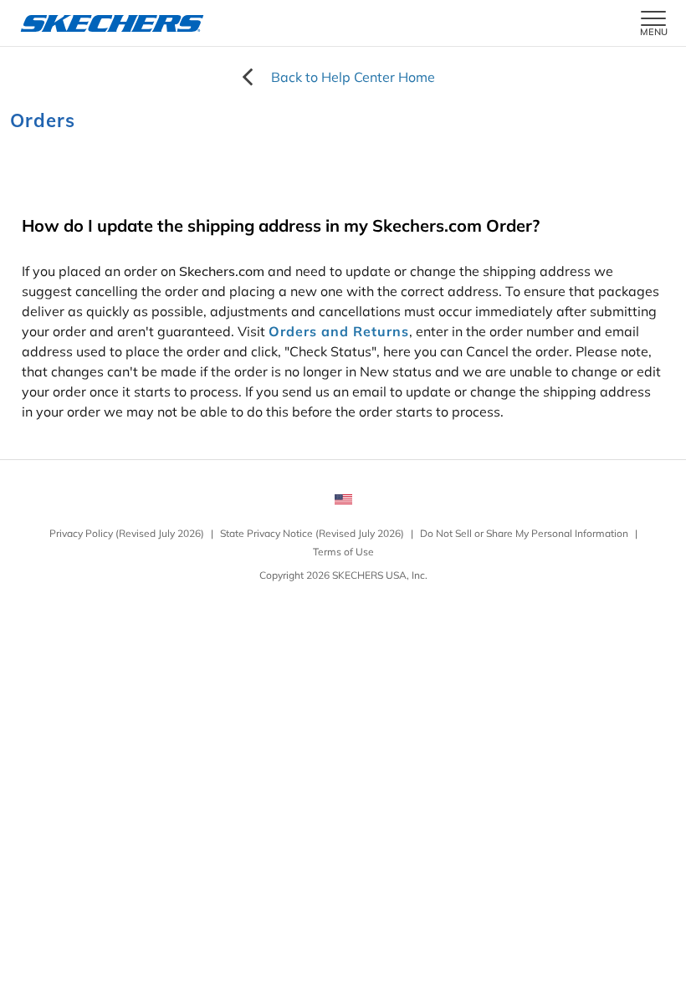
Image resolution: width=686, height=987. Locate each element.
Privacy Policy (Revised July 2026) (126, 533)
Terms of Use (343, 551)
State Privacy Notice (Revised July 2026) (312, 533)
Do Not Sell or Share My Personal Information (524, 533)
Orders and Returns (339, 331)
